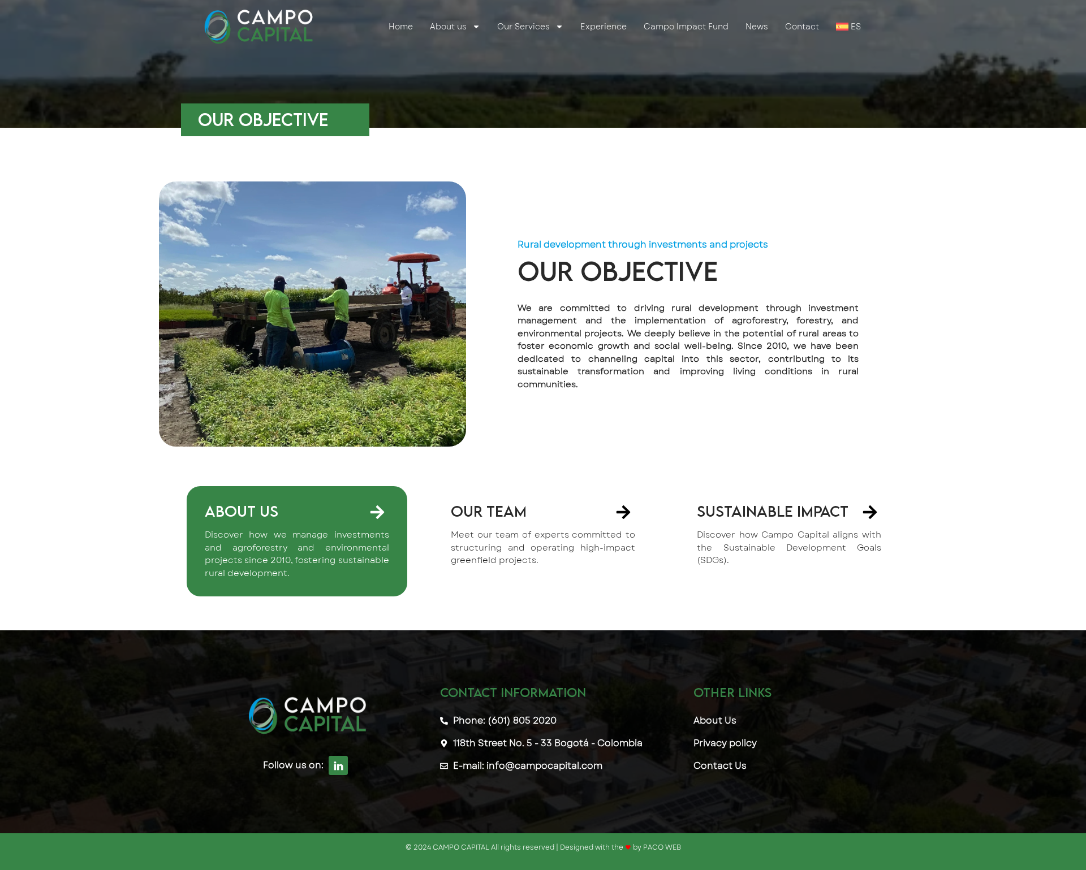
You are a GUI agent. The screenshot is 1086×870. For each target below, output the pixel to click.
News (756, 26)
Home (401, 26)
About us (448, 26)
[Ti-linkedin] (338, 765)
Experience (603, 26)
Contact (802, 26)
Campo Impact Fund (686, 26)
